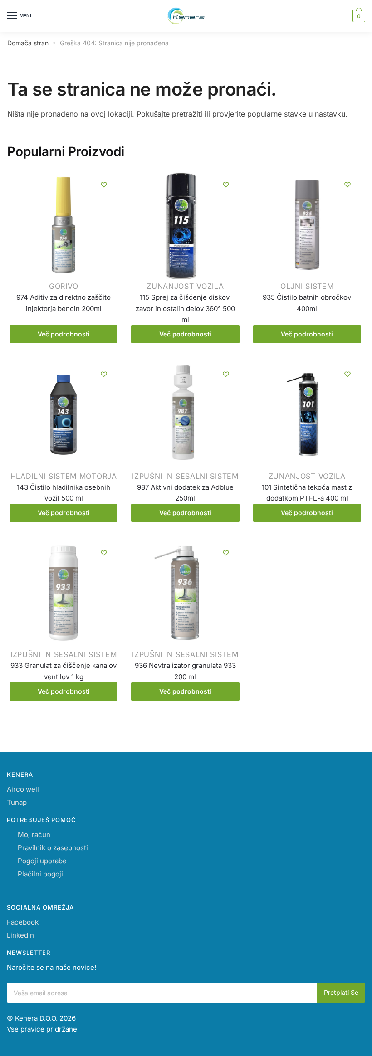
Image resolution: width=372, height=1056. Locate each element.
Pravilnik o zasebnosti (53, 847)
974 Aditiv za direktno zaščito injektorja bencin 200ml (63, 302)
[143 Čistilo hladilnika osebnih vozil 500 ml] (63, 416)
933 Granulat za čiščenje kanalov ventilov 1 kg (63, 671)
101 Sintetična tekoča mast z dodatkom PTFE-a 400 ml (307, 492)
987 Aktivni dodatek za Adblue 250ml (185, 492)
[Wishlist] (104, 184)
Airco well (23, 789)
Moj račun (34, 834)
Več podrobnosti (64, 334)
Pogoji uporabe (42, 860)
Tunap (17, 802)
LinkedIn (20, 935)
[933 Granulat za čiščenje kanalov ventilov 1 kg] (63, 595)
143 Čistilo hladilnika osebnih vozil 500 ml (63, 492)
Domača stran (28, 43)
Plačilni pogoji (40, 874)
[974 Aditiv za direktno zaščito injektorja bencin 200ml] (63, 226)
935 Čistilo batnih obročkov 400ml (307, 302)
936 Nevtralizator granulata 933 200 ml (185, 671)
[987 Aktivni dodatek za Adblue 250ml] (185, 416)
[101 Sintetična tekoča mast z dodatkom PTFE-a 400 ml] (307, 416)
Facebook (23, 922)
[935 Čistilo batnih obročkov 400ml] (307, 226)
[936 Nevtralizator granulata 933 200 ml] (185, 595)
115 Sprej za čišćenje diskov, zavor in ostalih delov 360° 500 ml (185, 308)
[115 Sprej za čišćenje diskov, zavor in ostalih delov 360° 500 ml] (185, 226)
